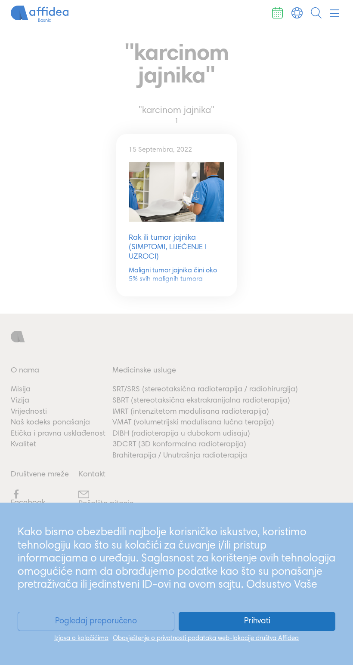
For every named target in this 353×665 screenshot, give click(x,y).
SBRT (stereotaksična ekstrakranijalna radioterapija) (201, 401)
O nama (25, 371)
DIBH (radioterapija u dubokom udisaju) (181, 434)
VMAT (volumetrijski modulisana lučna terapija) (193, 423)
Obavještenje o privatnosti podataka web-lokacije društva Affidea (206, 638)
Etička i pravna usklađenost (58, 434)
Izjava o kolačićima (81, 638)
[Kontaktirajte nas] (277, 13)
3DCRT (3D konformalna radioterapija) (179, 444)
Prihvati (257, 621)
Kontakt (91, 475)
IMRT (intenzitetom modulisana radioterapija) (190, 412)
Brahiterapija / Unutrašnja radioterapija (179, 456)
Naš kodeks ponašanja (50, 423)
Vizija (20, 401)
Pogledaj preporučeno (96, 621)
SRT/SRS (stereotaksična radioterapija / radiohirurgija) (205, 390)
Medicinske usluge (144, 371)
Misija (21, 390)
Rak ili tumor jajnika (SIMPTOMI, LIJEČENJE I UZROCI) (168, 247)
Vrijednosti (29, 412)
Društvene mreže (40, 475)
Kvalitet (23, 444)
